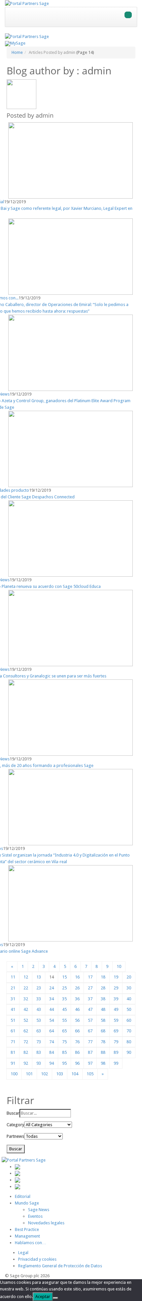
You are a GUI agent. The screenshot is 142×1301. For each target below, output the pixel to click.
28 (103, 987)
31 (13, 998)
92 (25, 1063)
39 (116, 998)
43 (38, 1009)
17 (90, 977)
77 (90, 1041)
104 (74, 1073)
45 (64, 1009)
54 (51, 1020)
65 (64, 1030)
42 (25, 1009)
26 (77, 987)
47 (90, 1009)
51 (13, 1020)
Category (15, 1124)
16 (77, 977)
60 (128, 1020)
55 (64, 1020)
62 (25, 1030)
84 (51, 1052)
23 (38, 987)
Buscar (13, 1113)
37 (90, 998)
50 (128, 1009)
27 (90, 987)
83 (38, 1052)
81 (13, 1052)
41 (13, 1009)
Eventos (35, 1216)
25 (64, 987)
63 (38, 1030)
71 (13, 1041)
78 (103, 1041)
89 (116, 1052)
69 (116, 1030)
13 (38, 977)
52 (25, 1020)
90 (128, 1052)
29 (116, 987)
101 (29, 1073)
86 (77, 1052)
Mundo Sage (27, 1203)
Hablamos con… (30, 1242)
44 (51, 1009)
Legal (23, 1252)
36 (77, 998)
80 (128, 1041)
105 (90, 1073)
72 (25, 1041)
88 (103, 1052)
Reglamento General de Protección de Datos (60, 1265)
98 (103, 1063)
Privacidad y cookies (37, 1259)
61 (13, 1030)
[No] (55, 1298)
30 (128, 987)
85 (64, 1052)
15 (64, 977)
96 (77, 1063)
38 (103, 998)
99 (116, 1063)
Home (17, 52)
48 (103, 1009)
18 (103, 977)
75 (64, 1041)
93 (38, 1063)
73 (38, 1041)
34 (51, 998)
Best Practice (27, 1229)
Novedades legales (46, 1222)
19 (116, 977)
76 (77, 1041)
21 (13, 987)
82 (25, 1052)
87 (90, 1052)
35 (64, 998)
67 (90, 1030)
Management (27, 1236)
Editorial (22, 1196)
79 (116, 1041)
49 (116, 1009)
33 (38, 998)
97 (90, 1063)
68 (103, 1030)
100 (14, 1073)
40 (128, 998)
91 (13, 1063)
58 (103, 1020)
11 (13, 977)
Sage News (38, 1209)
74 (51, 1041)
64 (51, 1030)
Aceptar (42, 1296)
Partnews (15, 1136)
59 (116, 1020)
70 (128, 1030)
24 (51, 987)
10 (119, 966)
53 (38, 1020)
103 (59, 1073)
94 (51, 1063)
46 (77, 1009)
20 (128, 977)
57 (90, 1020)
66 (77, 1030)
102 (44, 1073)
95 (64, 1063)
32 (25, 998)
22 (25, 987)
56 (77, 1020)
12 (25, 977)
